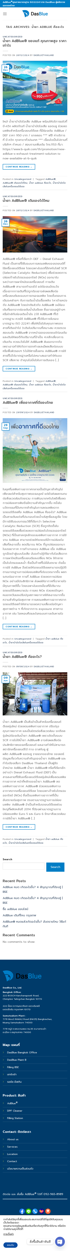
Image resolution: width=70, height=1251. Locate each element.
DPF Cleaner (14, 1111)
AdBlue (12, 1103)
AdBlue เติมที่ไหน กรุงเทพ (19, 915)
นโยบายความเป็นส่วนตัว (20, 1169)
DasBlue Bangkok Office (22, 1052)
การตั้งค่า (8, 1234)
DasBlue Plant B (16, 1060)
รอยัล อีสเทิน (14, 1082)
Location (12, 1154)
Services (12, 1147)
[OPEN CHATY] (60, 1242)
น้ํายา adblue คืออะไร (40, 183)
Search (7, 859)
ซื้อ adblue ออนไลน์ (15, 909)
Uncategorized (12, 36)
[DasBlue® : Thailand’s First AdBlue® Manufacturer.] (35, 13)
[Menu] (5, 13)
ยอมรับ (10, 1245)
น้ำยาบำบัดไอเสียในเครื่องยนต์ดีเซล (26, 642)
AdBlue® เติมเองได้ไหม (15, 183)
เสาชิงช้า (12, 1074)
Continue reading (19, 166)
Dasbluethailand (44, 55)
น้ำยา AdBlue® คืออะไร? (22, 656)
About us (12, 1139)
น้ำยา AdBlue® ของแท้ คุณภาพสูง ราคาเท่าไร (34, 43)
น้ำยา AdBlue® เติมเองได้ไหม (26, 200)
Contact (12, 1161)
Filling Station (15, 1118)
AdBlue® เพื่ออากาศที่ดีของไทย (28, 402)
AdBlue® (50, 179)
